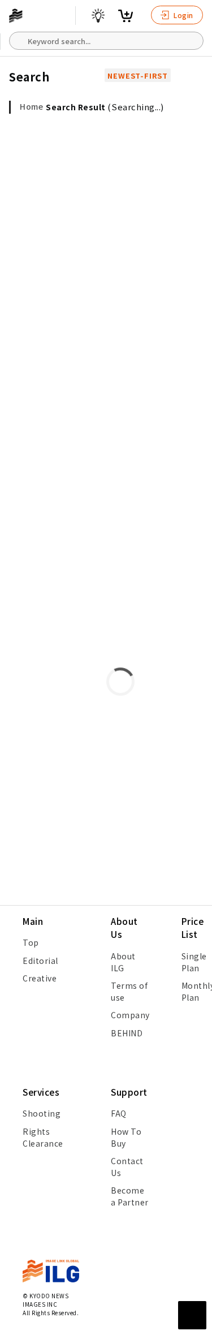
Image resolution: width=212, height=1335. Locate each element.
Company (130, 1014)
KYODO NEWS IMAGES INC (45, 1299)
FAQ (119, 1113)
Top (31, 942)
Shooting (41, 1113)
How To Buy (126, 1137)
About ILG (123, 962)
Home (31, 106)
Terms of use (129, 991)
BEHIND (126, 1033)
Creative (40, 978)
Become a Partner (130, 1196)
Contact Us (127, 1166)
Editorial (40, 960)
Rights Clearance (43, 1137)
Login (182, 15)
